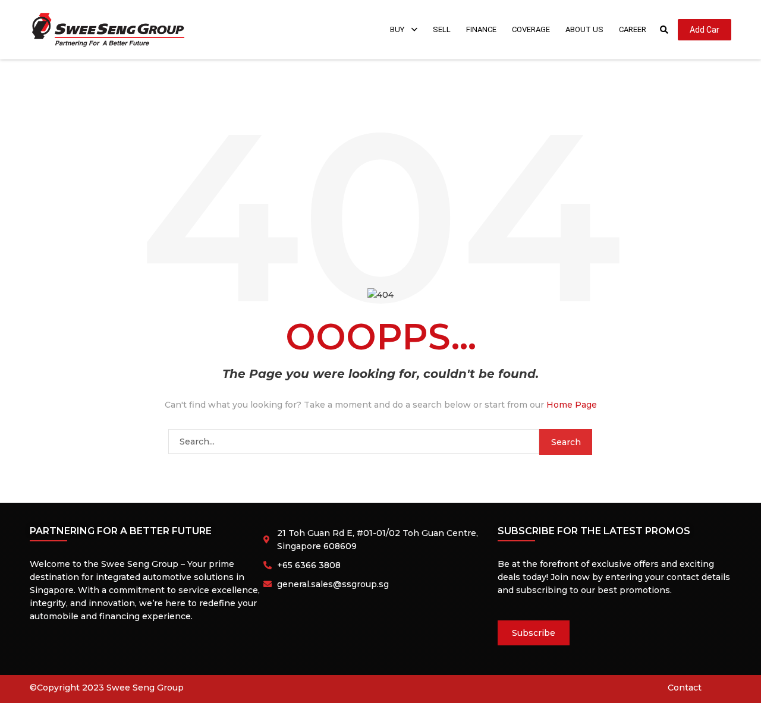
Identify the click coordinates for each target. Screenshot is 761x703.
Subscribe (533, 633)
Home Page (571, 404)
